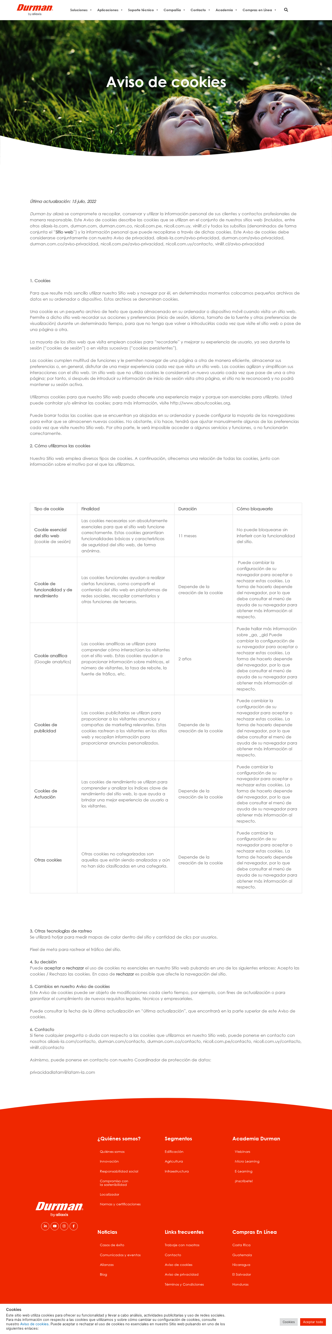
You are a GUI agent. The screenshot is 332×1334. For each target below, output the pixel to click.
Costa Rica (241, 1245)
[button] (286, 10)
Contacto (198, 10)
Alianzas (107, 1264)
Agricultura (174, 1161)
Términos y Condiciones (184, 1284)
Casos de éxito (112, 1245)
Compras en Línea (257, 10)
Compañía (172, 10)
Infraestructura (177, 1171)
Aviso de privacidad (182, 1274)
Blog (103, 1274)
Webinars (242, 1151)
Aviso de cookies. (35, 1324)
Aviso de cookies (178, 1264)
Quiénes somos (112, 1151)
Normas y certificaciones (120, 1204)
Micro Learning (247, 1161)
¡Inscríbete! (244, 1181)
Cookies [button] (289, 1322)
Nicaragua (241, 1264)
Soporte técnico (141, 10)
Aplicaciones (107, 10)
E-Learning (243, 1171)
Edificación (174, 1151)
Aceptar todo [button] (313, 1322)
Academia (224, 10)
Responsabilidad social (119, 1171)
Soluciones (78, 10)
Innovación (109, 1161)
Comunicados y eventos (120, 1255)
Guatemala (242, 1255)
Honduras (240, 1284)
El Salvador (241, 1274)
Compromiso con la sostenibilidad (114, 1183)
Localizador (109, 1194)
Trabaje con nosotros (182, 1245)
